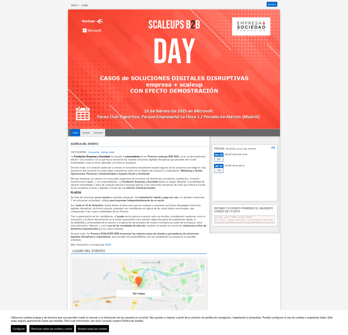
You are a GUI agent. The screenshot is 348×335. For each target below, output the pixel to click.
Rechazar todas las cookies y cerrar (51, 328)
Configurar (19, 328)
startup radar (107, 152)
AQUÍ (108, 244)
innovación (94, 152)
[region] (174, 322)
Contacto (98, 132)
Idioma (271, 4)
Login (84, 5)
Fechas (86, 132)
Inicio (74, 5)
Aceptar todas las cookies (92, 328)
